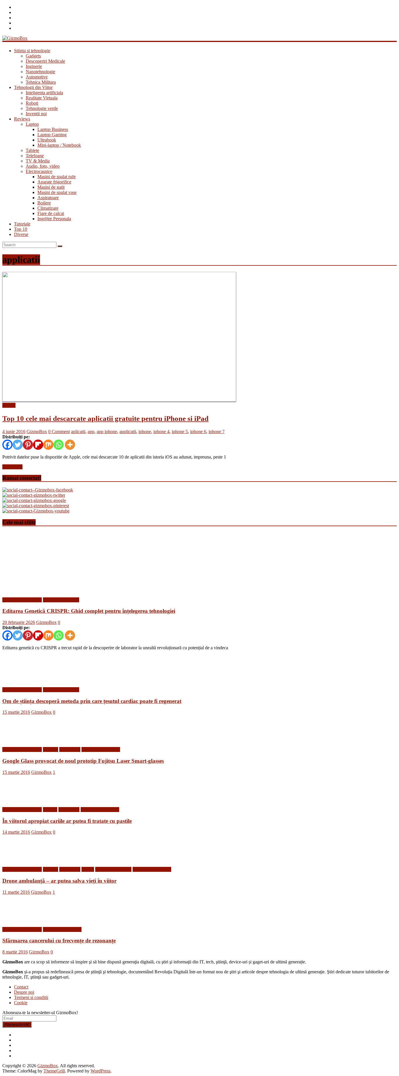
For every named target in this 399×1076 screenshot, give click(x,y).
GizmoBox (37, 431)
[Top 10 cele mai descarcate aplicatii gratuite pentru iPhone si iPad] (119, 400)
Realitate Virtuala (42, 97)
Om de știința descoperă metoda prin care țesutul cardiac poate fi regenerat (91, 701)
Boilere (44, 202)
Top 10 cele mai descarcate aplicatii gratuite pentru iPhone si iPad (105, 418)
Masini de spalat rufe (56, 176)
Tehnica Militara (41, 82)
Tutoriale (22, 223)
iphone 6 (198, 431)
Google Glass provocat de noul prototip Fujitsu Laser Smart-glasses (83, 761)
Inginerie (34, 66)
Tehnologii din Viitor (33, 87)
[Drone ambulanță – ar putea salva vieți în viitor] (21, 859)
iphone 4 (161, 431)
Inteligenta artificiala (44, 92)
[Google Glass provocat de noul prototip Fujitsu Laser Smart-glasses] (21, 739)
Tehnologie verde (42, 108)
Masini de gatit (51, 187)
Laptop (32, 124)
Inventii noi (36, 113)
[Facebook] (7, 445)
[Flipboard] (38, 445)
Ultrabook (46, 139)
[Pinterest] (28, 445)
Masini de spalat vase (57, 192)
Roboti (32, 103)
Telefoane (35, 155)
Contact (21, 986)
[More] (70, 445)
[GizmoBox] (14, 38)
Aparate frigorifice (54, 181)
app (91, 431)
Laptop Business (52, 129)
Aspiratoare (48, 197)
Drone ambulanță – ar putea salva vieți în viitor (59, 881)
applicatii (127, 431)
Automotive (37, 76)
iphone (144, 431)
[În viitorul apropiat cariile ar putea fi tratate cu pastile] (21, 799)
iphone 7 (217, 431)
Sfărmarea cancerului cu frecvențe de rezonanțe (59, 940)
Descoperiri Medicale (45, 61)
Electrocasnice (39, 171)
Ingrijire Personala (54, 218)
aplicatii (78, 431)
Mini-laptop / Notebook (59, 145)
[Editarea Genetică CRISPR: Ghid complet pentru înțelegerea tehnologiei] (59, 589)
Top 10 (20, 229)
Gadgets (33, 55)
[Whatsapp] (58, 445)
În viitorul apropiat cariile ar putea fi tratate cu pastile (67, 821)
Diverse (21, 234)
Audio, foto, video (43, 166)
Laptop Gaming (52, 134)
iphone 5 (180, 431)
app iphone (107, 431)
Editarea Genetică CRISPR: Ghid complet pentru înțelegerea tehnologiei (88, 611)
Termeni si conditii (31, 997)
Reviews (22, 118)
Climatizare (47, 208)
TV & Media (38, 160)
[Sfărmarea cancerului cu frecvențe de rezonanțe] (21, 919)
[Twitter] (18, 445)
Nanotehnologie (40, 71)
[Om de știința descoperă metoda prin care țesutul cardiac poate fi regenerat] (21, 679)
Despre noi (24, 992)
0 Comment (59, 431)
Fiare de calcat (50, 213)
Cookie (20, 1002)
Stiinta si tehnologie (32, 50)
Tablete (32, 150)
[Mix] (48, 445)
